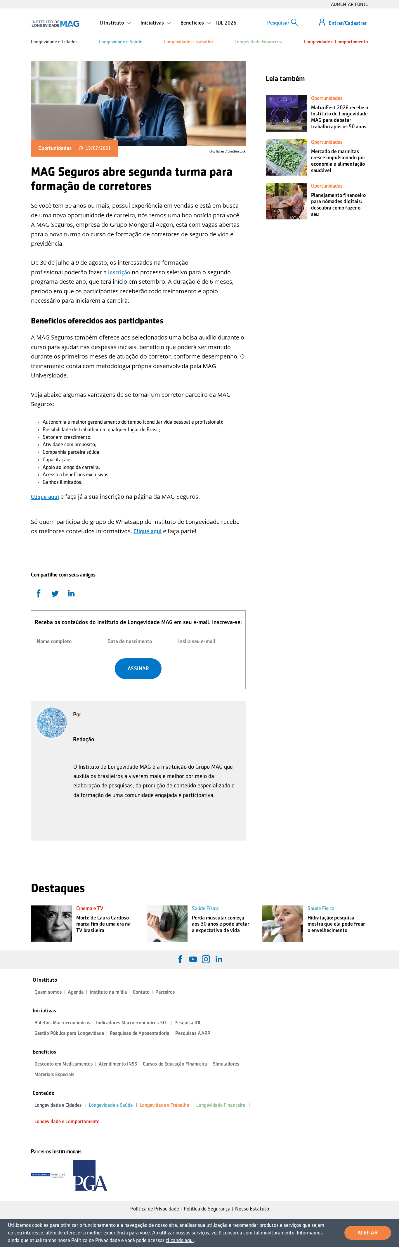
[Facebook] (180, 959)
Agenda (76, 992)
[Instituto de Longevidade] (55, 23)
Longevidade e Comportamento (336, 41)
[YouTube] (193, 959)
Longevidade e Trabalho (188, 41)
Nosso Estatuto (252, 1209)
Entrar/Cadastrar (348, 23)
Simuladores (226, 1064)
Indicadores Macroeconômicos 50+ (132, 1023)
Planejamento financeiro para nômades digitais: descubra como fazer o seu (338, 204)
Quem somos (48, 992)
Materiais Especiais (54, 1074)
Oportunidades (55, 148)
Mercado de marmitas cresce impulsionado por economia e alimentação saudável (338, 160)
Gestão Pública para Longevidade (69, 1033)
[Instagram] (206, 959)
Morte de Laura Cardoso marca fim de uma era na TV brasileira (103, 924)
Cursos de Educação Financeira (175, 1064)
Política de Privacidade (154, 1209)
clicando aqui (180, 1240)
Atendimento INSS (118, 1064)
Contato (141, 992)
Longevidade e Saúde (120, 41)
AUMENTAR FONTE (349, 4)
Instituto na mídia (108, 992)
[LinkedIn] (219, 959)
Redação (83, 739)
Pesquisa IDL (187, 1023)
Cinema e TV (89, 908)
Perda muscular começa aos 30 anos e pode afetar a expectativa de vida (220, 924)
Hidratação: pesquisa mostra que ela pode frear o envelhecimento (336, 924)
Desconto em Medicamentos (63, 1064)
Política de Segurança (207, 1209)
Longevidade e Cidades (54, 41)
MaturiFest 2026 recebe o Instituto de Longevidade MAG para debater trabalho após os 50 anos (339, 117)
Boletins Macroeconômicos (62, 1023)
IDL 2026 (226, 23)
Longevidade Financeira (258, 41)
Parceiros (165, 992)
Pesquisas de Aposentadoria (139, 1033)
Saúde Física (205, 908)
